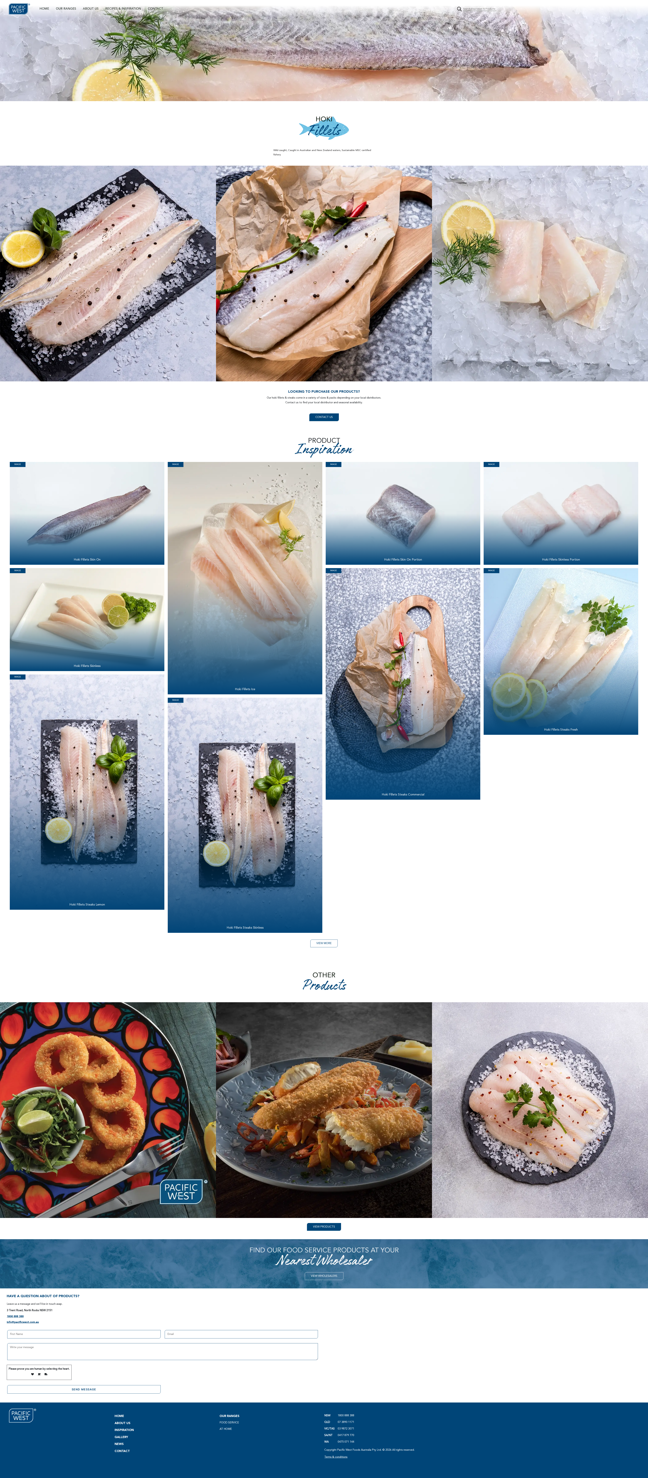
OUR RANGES (66, 8)
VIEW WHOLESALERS (324, 1276)
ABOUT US (91, 8)
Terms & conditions (335, 1457)
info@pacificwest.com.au (23, 1322)
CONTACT (155, 8)
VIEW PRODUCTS (324, 1227)
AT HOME (226, 1429)
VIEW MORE (324, 943)
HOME (44, 8)
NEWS (119, 1444)
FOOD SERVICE (229, 1422)
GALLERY (121, 1437)
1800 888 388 (15, 1316)
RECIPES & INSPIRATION (123, 8)
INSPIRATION (124, 1430)
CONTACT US (324, 417)
